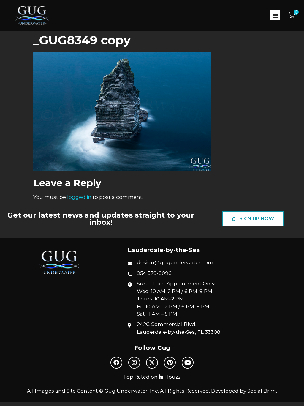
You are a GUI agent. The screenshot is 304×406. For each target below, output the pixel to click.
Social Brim (261, 391)
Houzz (172, 377)
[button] (275, 15)
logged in (79, 197)
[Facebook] (116, 363)
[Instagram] (134, 363)
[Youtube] (188, 363)
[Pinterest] (170, 363)
